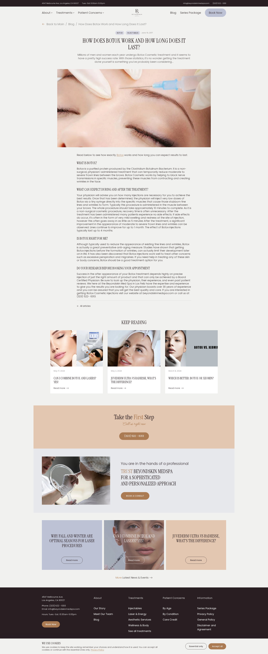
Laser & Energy (137, 614)
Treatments (64, 13)
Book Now (215, 13)
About (46, 13)
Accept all (217, 646)
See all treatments (139, 631)
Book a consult (135, 495)
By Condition (171, 614)
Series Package (190, 13)
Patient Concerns (90, 13)
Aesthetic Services (139, 619)
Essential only (196, 646)
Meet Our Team (103, 614)
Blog (173, 13)
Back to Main (53, 24)
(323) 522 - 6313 (219, 3)
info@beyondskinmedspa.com (196, 3)
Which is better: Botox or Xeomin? (191, 378)
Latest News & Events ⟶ (134, 577)
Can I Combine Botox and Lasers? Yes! (75, 380)
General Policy (206, 619)
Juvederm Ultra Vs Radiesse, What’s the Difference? (133, 380)
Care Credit (170, 619)
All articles (84, 306)
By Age (167, 608)
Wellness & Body (138, 625)
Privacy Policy (205, 614)
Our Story (99, 608)
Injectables (132, 33)
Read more (61, 388)
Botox (120, 33)
